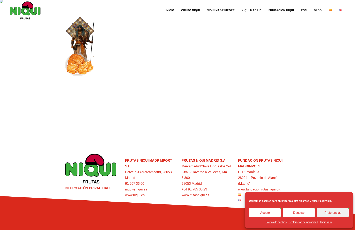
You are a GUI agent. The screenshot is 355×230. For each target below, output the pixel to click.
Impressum (326, 222)
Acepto (265, 212)
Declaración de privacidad (303, 222)
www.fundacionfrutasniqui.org (259, 189)
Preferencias (332, 212)
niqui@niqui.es (136, 189)
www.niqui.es (135, 195)
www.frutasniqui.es (195, 195)
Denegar (299, 212)
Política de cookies (276, 222)
